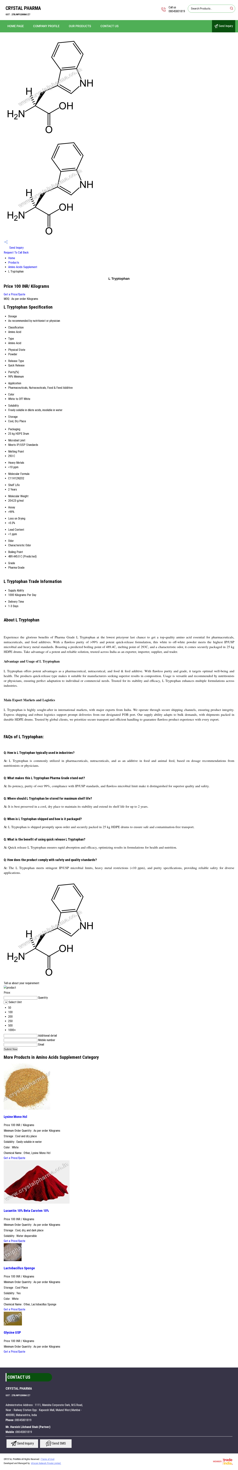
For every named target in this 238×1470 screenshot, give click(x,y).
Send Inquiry (225, 26)
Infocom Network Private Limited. (46, 1463)
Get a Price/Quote (14, 294)
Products (13, 262)
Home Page (15, 26)
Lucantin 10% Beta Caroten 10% (26, 1211)
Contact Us (109, 26)
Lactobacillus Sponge (19, 1268)
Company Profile (46, 26)
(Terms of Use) (47, 1459)
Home (11, 258)
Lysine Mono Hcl (15, 1117)
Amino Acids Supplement (22, 267)
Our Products (80, 26)
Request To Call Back (16, 252)
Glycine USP (12, 1332)
